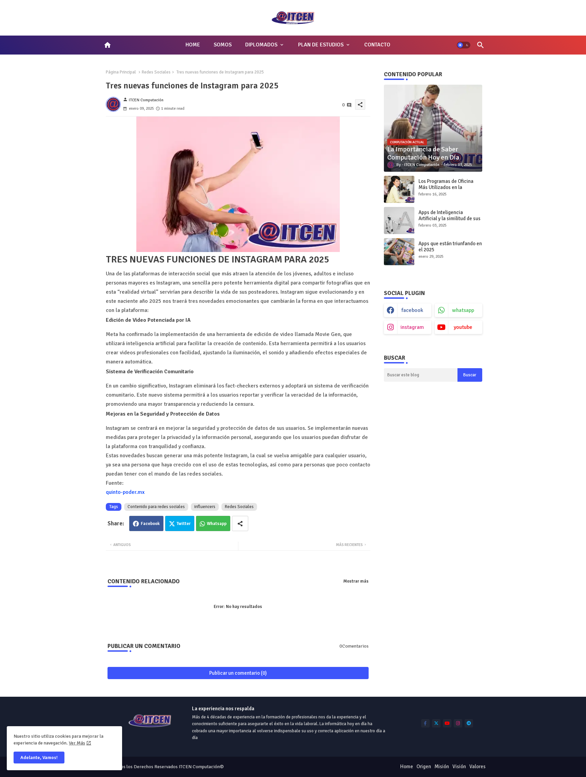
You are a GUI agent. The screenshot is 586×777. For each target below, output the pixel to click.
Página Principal (121, 72)
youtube (463, 327)
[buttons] (425, 723)
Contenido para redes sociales (156, 506)
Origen (423, 766)
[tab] (193, 45)
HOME (192, 44)
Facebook (150, 523)
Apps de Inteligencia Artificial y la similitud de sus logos (449, 218)
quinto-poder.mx (125, 492)
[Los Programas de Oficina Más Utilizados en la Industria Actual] (399, 189)
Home (406, 766)
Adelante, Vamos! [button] (39, 757)
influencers (204, 506)
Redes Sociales (156, 72)
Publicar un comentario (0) (238, 673)
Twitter (184, 523)
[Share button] (240, 523)
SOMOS (223, 44)
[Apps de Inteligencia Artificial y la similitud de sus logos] (399, 220)
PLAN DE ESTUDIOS (321, 44)
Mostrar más (356, 581)
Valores (477, 766)
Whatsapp (217, 523)
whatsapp (463, 310)
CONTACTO (377, 44)
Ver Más (77, 743)
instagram (412, 327)
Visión (459, 766)
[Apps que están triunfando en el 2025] (399, 251)
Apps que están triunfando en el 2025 (450, 246)
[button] (463, 45)
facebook (412, 310)
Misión (441, 766)
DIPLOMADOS (261, 44)
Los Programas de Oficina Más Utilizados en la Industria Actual (445, 187)
